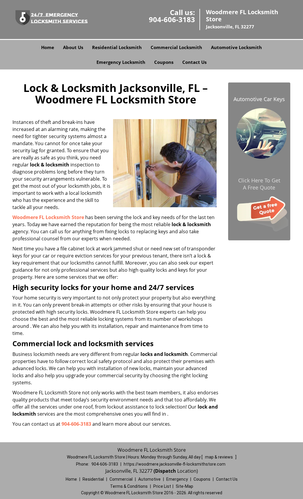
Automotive (149, 479)
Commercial (121, 479)
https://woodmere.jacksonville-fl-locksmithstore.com (174, 464)
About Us (73, 47)
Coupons (163, 62)
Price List (162, 486)
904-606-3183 (172, 19)
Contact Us (194, 62)
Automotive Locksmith (236, 47)
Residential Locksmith (117, 47)
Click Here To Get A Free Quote (259, 184)
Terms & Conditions (129, 486)
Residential (93, 479)
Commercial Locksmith (176, 47)
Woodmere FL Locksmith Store (48, 217)
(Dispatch (165, 471)
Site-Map (184, 486)
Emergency (177, 479)
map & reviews (219, 457)
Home (47, 47)
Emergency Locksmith (120, 62)
